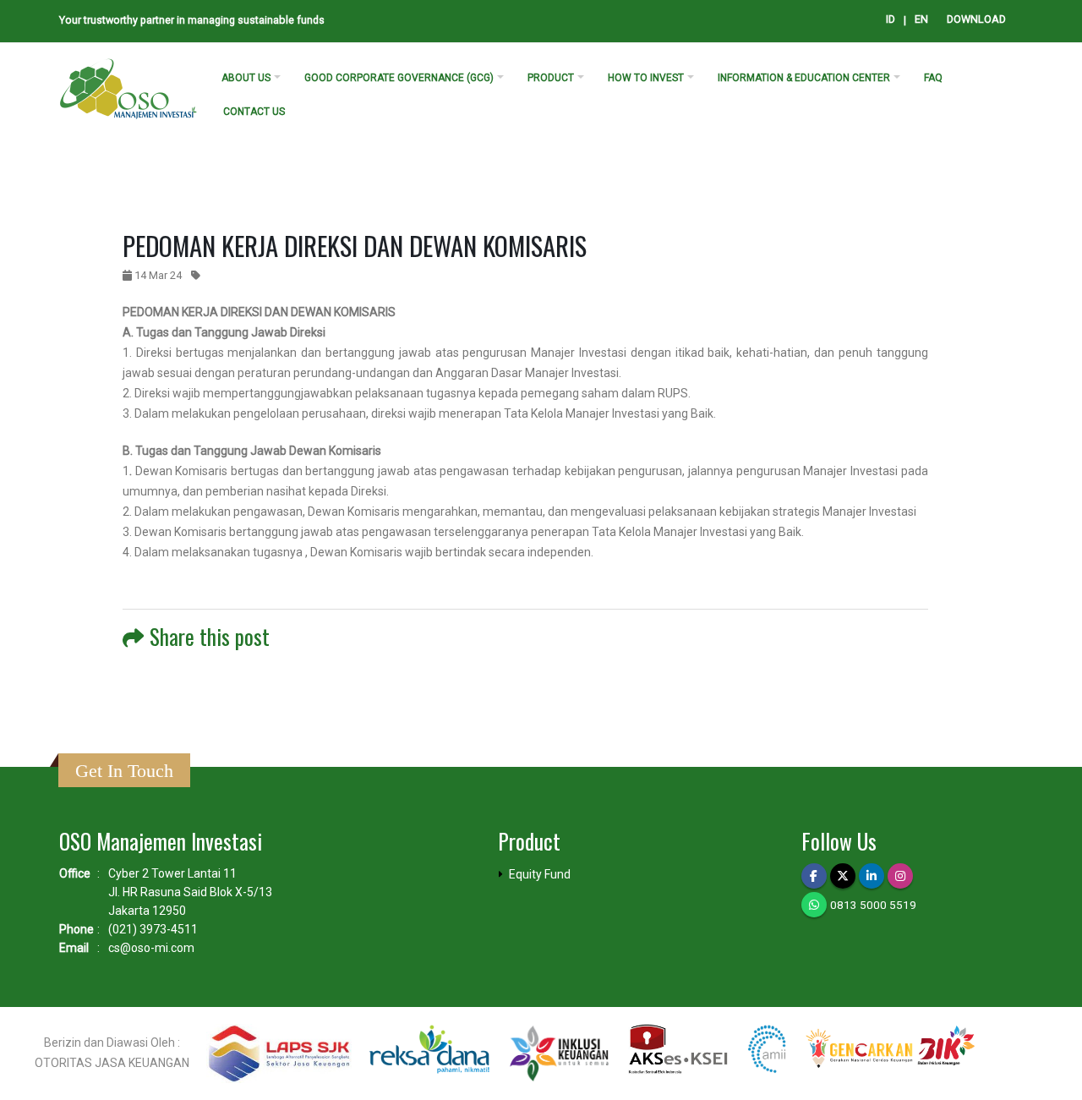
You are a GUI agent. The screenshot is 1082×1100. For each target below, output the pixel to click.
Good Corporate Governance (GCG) (399, 78)
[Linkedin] (871, 876)
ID (890, 19)
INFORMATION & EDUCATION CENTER (804, 78)
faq (933, 78)
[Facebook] (814, 876)
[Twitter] (842, 876)
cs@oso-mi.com (151, 948)
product (550, 78)
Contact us (254, 112)
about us (245, 78)
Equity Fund (540, 874)
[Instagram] (900, 876)
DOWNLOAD (976, 19)
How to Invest (646, 78)
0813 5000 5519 (873, 905)
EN (921, 19)
